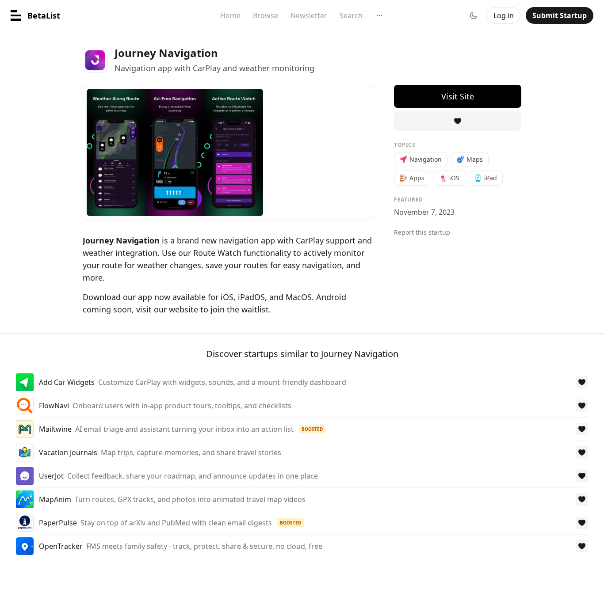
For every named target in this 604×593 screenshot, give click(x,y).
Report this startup (422, 232)
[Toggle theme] (474, 15)
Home (230, 15)
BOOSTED (312, 429)
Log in (503, 15)
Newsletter (309, 15)
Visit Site (457, 96)
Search (351, 15)
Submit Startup (559, 15)
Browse (265, 15)
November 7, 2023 (424, 212)
